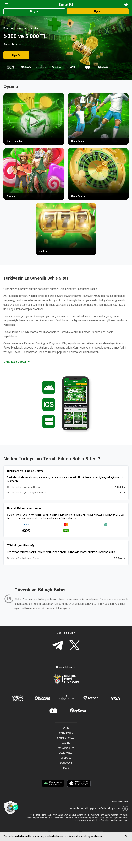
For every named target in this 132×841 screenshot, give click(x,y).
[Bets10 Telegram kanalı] (57, 645)
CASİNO (66, 743)
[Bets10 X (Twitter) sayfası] (74, 645)
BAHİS (66, 728)
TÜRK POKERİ (66, 757)
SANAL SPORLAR (66, 738)
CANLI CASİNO (66, 748)
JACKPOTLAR (66, 752)
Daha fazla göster (16, 361)
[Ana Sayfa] (66, 4)
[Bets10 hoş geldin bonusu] (66, 48)
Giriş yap (34, 11)
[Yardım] (126, 4)
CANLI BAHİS (66, 733)
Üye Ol (16, 55)
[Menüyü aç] (6, 4)
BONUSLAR (66, 762)
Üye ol (97, 11)
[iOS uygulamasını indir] (79, 784)
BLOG (66, 767)
